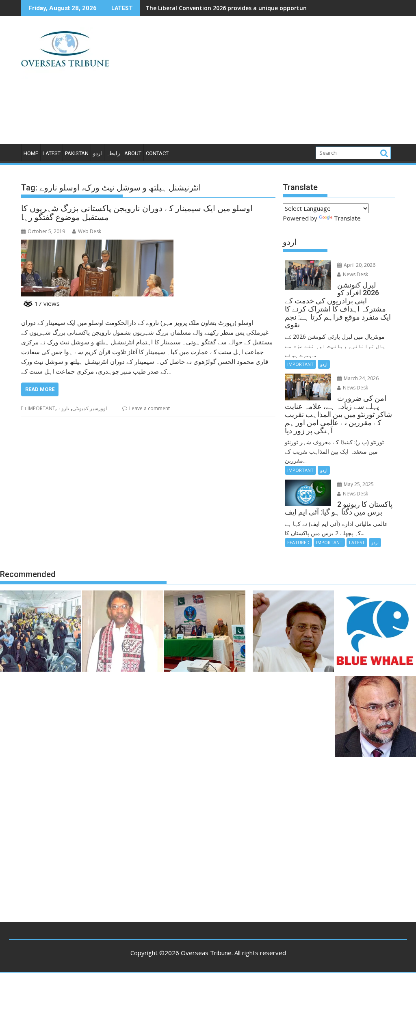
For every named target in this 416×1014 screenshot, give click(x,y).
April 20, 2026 (358, 265)
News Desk (355, 274)
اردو (97, 153)
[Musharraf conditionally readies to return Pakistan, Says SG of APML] (293, 632)
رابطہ (113, 153)
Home (31, 153)
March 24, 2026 (360, 378)
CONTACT (157, 153)
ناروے (63, 408)
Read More (39, 389)
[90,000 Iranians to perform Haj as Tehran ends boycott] (40, 632)
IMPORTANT (41, 408)
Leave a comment (149, 408)
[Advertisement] (268, 83)
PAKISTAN (77, 153)
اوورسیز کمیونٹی (89, 408)
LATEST (52, 153)
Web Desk (89, 231)
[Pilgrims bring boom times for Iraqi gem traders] (375, 632)
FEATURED (298, 542)
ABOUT (132, 153)
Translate (347, 218)
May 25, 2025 (358, 484)
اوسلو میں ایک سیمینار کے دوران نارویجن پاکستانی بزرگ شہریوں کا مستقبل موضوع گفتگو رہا (137, 212)
